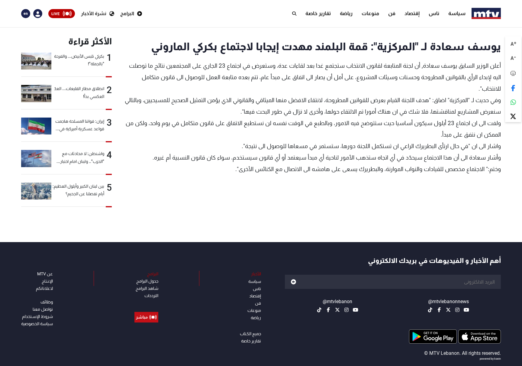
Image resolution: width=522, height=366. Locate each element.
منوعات (370, 13)
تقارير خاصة (318, 13)
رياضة (346, 13)
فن (391, 13)
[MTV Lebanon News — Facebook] (439, 309)
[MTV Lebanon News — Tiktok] (430, 309)
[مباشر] (146, 303)
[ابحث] (294, 13)
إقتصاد (412, 13)
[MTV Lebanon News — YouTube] (466, 309)
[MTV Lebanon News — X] (448, 309)
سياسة (457, 13)
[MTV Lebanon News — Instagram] (457, 309)
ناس (434, 13)
